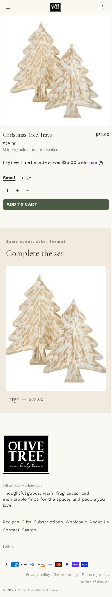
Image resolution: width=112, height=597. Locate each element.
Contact (11, 530)
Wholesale (76, 522)
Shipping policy (95, 575)
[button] (8, 7)
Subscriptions (48, 522)
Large (25, 177)
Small (9, 177)
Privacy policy (38, 575)
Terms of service (94, 582)
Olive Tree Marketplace (38, 590)
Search (29, 530)
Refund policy (65, 575)
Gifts (26, 522)
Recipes (11, 522)
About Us (99, 522)
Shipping (10, 150)
